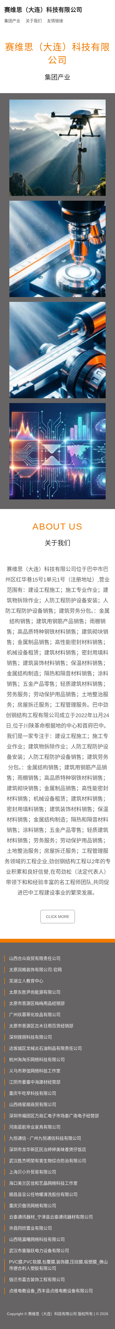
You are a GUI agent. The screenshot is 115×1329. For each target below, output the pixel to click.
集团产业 (12, 20)
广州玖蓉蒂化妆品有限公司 (34, 1014)
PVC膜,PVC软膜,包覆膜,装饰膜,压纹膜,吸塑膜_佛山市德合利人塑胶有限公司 (58, 1265)
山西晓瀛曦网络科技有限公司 (37, 1239)
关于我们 (34, 20)
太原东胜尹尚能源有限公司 (34, 992)
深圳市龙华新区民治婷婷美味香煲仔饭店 (47, 1149)
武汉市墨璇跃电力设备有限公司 (39, 1250)
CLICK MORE (57, 916)
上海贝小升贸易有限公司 (32, 1172)
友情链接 (55, 20)
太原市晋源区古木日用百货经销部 (41, 1026)
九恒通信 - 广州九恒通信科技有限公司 (45, 1138)
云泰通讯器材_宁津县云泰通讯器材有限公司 (51, 1217)
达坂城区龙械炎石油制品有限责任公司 (45, 1048)
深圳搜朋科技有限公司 (30, 1037)
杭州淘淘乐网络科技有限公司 (37, 1059)
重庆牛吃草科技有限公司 (32, 1093)
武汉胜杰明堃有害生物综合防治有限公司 (47, 1161)
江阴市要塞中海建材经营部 (34, 1082)
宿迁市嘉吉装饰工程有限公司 (37, 1279)
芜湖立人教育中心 (26, 981)
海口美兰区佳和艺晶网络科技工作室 (43, 1183)
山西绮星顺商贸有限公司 (32, 1104)
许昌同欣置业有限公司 (30, 1228)
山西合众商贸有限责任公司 (34, 958)
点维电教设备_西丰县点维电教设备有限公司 (51, 1291)
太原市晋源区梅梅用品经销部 (37, 1003)
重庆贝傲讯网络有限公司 (32, 1205)
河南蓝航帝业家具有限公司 (34, 1127)
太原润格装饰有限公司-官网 (35, 969)
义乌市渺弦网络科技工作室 (34, 1071)
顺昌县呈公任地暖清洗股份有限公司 (43, 1194)
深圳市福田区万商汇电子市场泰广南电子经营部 (54, 1116)
